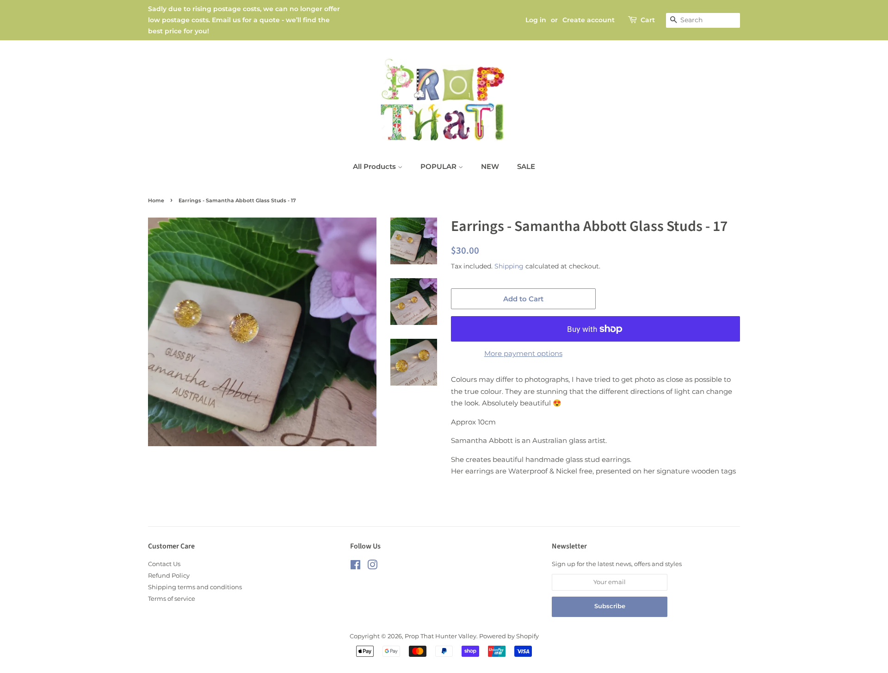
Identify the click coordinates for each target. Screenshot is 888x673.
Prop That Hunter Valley (440, 636)
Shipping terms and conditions (195, 587)
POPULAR (439, 166)
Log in (535, 20)
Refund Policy (169, 575)
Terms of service (171, 598)
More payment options (523, 353)
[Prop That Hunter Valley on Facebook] (355, 566)
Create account (588, 20)
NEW (490, 166)
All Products (375, 166)
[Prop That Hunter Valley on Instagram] (372, 566)
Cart (648, 20)
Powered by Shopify (509, 636)
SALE (526, 166)
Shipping (509, 266)
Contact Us (164, 564)
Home (156, 200)
